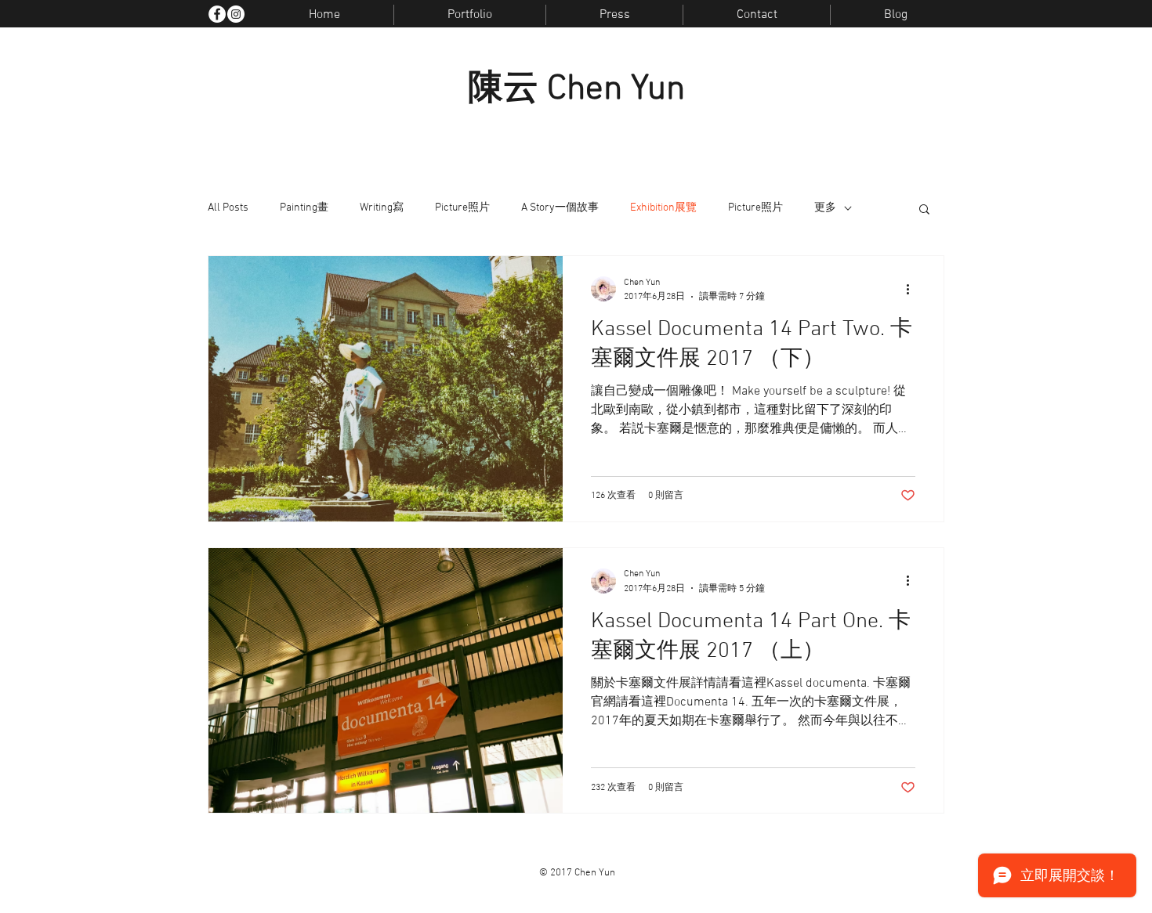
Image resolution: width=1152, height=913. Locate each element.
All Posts (228, 208)
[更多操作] (913, 289)
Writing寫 (382, 208)
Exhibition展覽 (663, 208)
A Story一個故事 (560, 208)
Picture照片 (462, 208)
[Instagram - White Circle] (236, 14)
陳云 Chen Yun (576, 90)
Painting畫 (304, 208)
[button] (924, 210)
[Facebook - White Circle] (217, 14)
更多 (825, 208)
